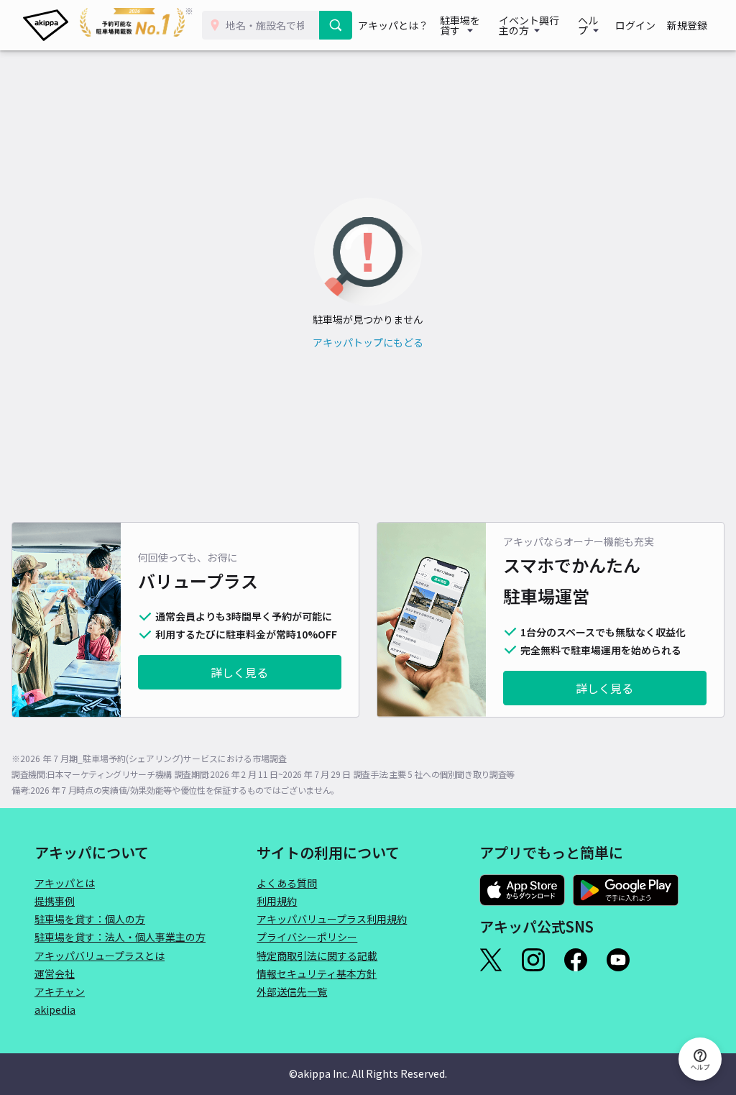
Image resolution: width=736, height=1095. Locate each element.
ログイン (635, 25)
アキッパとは (64, 883)
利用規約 (277, 901)
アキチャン (59, 991)
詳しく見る (239, 672)
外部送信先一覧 (292, 991)
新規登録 (687, 25)
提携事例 (54, 901)
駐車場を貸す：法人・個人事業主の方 (120, 937)
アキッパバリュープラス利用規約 (332, 919)
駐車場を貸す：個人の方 (89, 919)
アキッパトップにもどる (368, 342)
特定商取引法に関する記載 (317, 955)
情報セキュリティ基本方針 (317, 973)
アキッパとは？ (393, 25)
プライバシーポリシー (307, 937)
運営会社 (54, 973)
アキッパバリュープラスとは (99, 955)
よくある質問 (287, 883)
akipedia (54, 1009)
